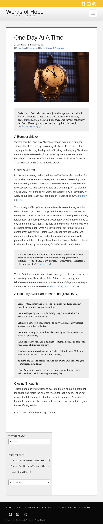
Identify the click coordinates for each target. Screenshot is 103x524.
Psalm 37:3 (53, 286)
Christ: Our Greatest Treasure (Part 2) (30, 460)
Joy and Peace (46, 48)
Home (9, 507)
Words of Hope (24, 12)
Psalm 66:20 (25, 126)
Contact (73, 507)
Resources (48, 507)
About (20, 507)
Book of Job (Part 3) (21, 472)
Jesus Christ (32, 48)
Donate (86, 507)
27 (60, 286)
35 (40, 126)
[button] (93, 13)
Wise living (59, 48)
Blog (61, 507)
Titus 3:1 (68, 286)
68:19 (35, 126)
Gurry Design (40, 520)
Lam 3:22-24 (44, 264)
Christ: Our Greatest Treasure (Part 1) (30, 466)
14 (76, 286)
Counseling (20, 48)
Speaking (33, 507)
